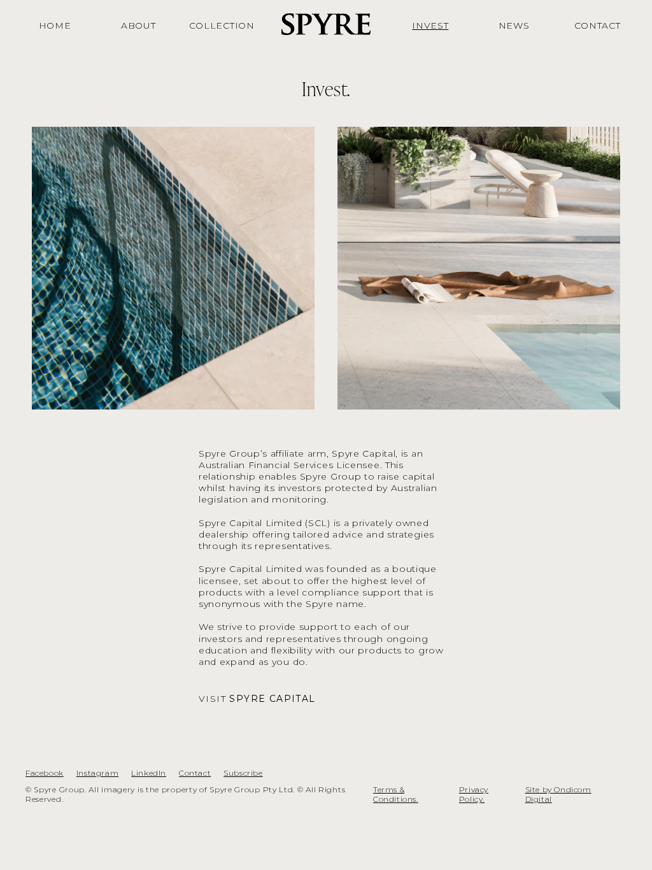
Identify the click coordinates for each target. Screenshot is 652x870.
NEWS (514, 25)
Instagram (97, 773)
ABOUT (138, 25)
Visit (257, 698)
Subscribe (242, 773)
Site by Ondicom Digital (558, 794)
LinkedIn (148, 773)
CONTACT (597, 25)
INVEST (430, 25)
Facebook (44, 773)
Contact (195, 773)
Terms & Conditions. (395, 794)
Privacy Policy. (473, 794)
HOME (55, 25)
